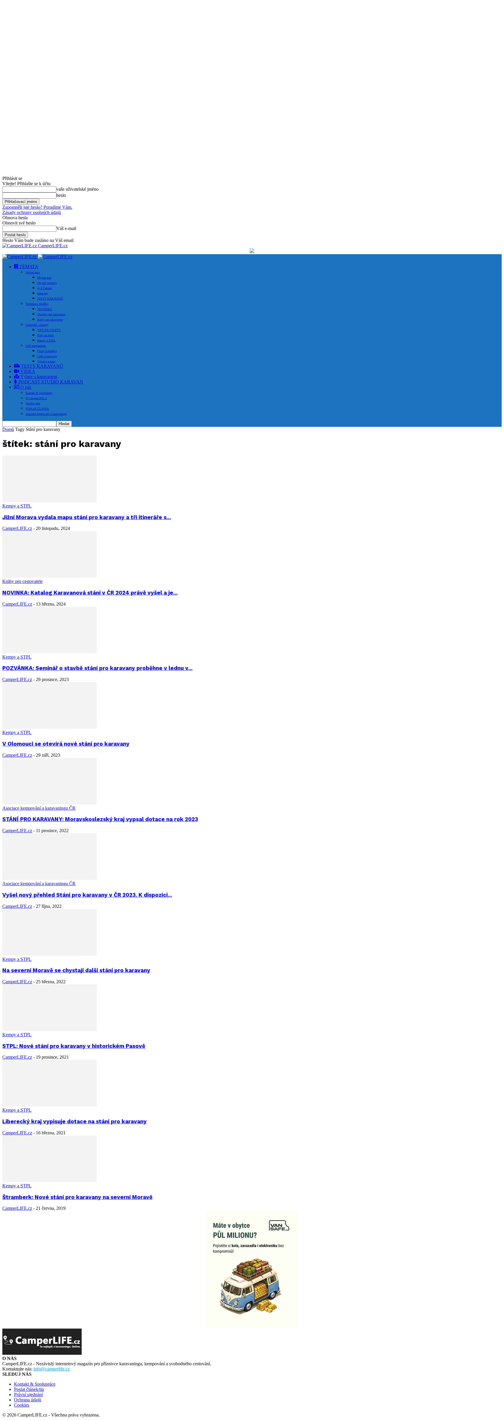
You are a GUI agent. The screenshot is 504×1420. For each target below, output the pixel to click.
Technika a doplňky (37, 303)
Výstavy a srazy (46, 361)
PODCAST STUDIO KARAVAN (50, 381)
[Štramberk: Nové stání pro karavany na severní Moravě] (49, 1180)
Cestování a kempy (37, 324)
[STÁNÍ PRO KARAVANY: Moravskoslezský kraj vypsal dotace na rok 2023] (49, 802)
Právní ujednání (28, 1394)
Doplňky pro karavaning (51, 314)
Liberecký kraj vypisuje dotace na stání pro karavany (74, 1121)
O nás (25, 387)
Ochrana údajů (27, 1399)
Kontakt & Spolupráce (39, 393)
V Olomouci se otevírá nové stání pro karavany (66, 744)
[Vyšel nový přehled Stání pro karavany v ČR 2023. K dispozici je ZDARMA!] (49, 878)
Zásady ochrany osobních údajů (31, 212)
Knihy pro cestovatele (50, 319)
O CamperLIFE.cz (36, 398)
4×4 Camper (44, 288)
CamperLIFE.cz (17, 528)
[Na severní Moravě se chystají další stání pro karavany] (49, 954)
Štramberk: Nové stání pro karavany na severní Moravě (77, 1197)
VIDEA (27, 371)
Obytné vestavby (47, 282)
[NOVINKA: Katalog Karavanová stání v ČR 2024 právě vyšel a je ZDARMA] (49, 576)
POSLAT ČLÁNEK (37, 408)
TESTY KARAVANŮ (50, 298)
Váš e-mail (66, 228)
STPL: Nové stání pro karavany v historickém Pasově (73, 1046)
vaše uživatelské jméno (77, 189)
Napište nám (33, 403)
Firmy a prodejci (47, 351)
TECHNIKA (44, 309)
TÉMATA (28, 266)
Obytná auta (33, 272)
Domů (8, 429)
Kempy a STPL (46, 340)
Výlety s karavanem (38, 376)
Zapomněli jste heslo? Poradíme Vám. (37, 207)
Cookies (21, 1405)
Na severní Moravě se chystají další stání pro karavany (76, 970)
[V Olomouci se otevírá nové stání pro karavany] (49, 727)
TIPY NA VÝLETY (49, 330)
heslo (61, 195)
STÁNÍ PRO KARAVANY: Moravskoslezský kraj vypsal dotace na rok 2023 (100, 819)
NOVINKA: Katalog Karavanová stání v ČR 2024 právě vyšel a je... (90, 593)
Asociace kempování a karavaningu (46, 413)
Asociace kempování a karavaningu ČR (39, 808)
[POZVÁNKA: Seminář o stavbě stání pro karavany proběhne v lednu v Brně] (49, 651)
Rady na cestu (45, 335)
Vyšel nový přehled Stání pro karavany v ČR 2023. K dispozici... (87, 895)
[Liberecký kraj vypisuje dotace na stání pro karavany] (49, 1104)
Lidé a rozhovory (47, 356)
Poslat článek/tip (29, 1389)
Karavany (42, 293)
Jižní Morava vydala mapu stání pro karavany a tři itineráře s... (86, 517)
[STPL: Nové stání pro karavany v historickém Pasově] (49, 1029)
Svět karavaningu (36, 345)
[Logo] (20, 256)
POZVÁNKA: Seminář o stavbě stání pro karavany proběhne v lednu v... (97, 668)
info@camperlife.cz (52, 1368)
